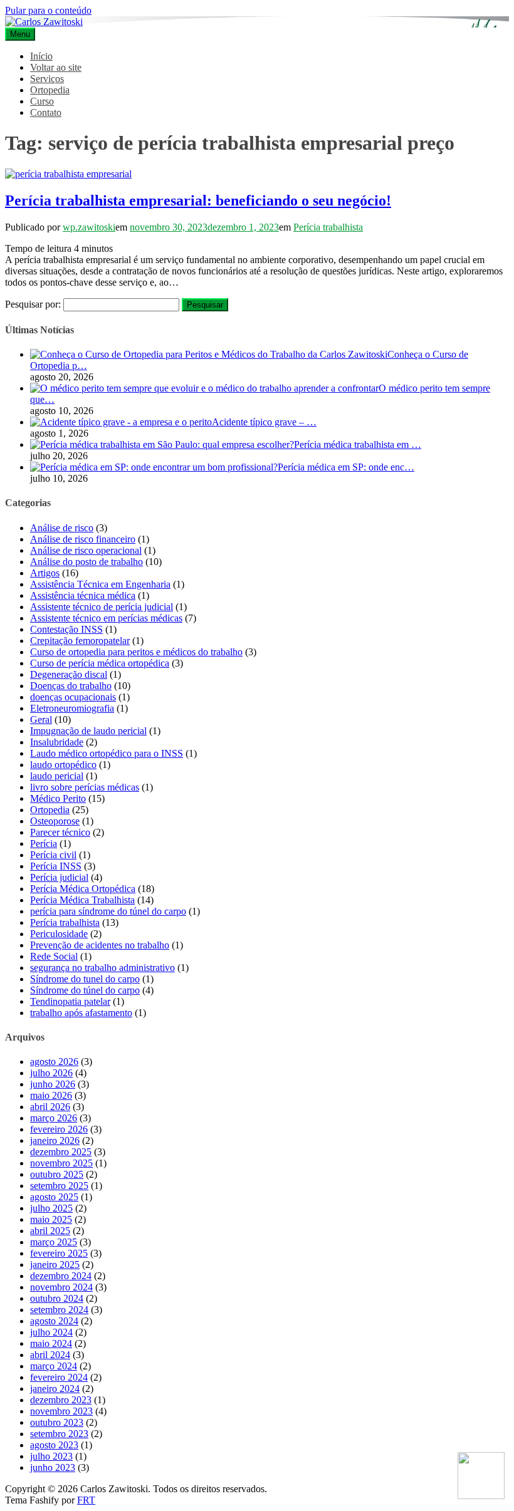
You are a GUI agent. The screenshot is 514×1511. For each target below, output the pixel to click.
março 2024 (53, 1366)
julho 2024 (51, 1332)
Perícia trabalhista (328, 227)
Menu (20, 34)
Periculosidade (59, 933)
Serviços (47, 78)
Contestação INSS (66, 629)
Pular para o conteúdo (48, 10)
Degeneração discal (68, 674)
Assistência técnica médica (82, 595)
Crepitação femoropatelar (80, 640)
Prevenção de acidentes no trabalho (99, 945)
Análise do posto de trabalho (86, 561)
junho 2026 (52, 1084)
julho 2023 (51, 1456)
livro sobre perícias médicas (84, 787)
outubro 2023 (56, 1422)
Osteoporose (55, 821)
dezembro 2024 (61, 1275)
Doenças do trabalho (71, 685)
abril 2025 (50, 1230)
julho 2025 (51, 1208)
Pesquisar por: (33, 304)
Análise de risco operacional (86, 550)
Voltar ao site (55, 67)
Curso (42, 101)
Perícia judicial (59, 877)
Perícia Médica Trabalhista (82, 900)
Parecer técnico (60, 832)
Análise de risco (61, 527)
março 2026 (53, 1118)
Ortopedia (50, 90)
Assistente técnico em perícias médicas (106, 618)
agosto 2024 (54, 1321)
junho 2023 (52, 1467)
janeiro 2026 (55, 1140)
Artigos (45, 573)
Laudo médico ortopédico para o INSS (106, 753)
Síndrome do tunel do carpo (85, 979)
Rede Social (54, 956)
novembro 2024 (61, 1287)
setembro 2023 (59, 1433)
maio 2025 (51, 1219)
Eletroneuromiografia (72, 708)
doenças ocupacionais (73, 697)
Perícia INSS (55, 866)
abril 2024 (50, 1354)
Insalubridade (56, 742)
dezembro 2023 (61, 1399)
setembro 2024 (59, 1309)
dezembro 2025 (61, 1151)
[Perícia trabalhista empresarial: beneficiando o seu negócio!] (68, 174)
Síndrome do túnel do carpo (85, 990)
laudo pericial (56, 776)
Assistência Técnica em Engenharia (100, 584)
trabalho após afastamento (81, 1012)
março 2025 (53, 1242)
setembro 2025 (59, 1185)
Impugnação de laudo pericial (88, 730)
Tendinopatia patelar (70, 1001)
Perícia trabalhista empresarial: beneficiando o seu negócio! (198, 200)
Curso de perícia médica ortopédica (99, 663)
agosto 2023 (54, 1445)
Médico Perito (58, 798)
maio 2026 (51, 1095)
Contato (45, 112)
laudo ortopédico (63, 764)
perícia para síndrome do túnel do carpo (108, 911)
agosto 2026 (54, 1061)
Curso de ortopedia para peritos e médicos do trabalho (136, 651)
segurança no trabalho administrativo (102, 967)
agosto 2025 (54, 1197)
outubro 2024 (56, 1298)
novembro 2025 (61, 1163)
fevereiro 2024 (59, 1377)
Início (41, 56)
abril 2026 (50, 1106)
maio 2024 (51, 1343)
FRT (86, 1500)
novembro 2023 (61, 1411)
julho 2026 (51, 1072)
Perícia (43, 843)
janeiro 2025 (55, 1264)
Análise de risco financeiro (82, 539)
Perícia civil (53, 854)
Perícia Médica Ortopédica (82, 888)
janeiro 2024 (55, 1388)
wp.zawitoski (89, 227)
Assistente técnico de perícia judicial (101, 606)
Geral (41, 719)
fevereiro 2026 (59, 1129)
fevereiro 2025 (59, 1253)
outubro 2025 (56, 1174)
